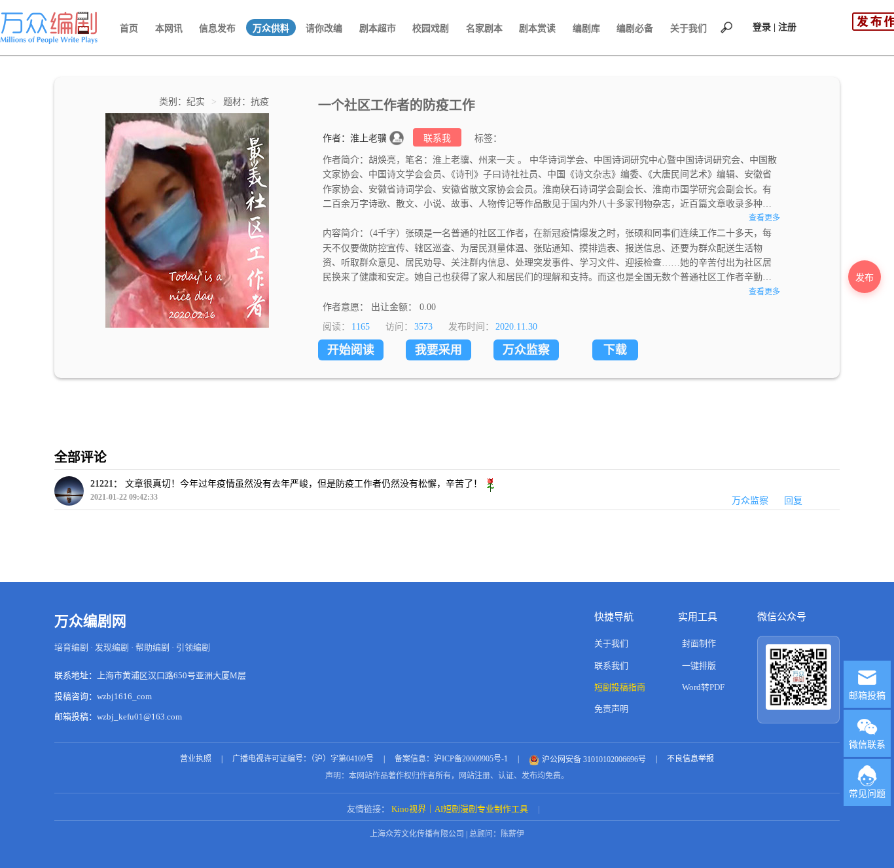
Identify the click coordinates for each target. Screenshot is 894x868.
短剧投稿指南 (619, 687)
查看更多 (764, 217)
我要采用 (438, 349)
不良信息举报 (690, 758)
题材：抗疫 (246, 102)
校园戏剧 (430, 28)
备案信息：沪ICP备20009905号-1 (451, 758)
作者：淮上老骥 (356, 138)
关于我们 (688, 28)
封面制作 (699, 643)
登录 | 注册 (774, 27)
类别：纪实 (183, 102)
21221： (106, 484)
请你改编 (324, 28)
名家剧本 (484, 28)
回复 (793, 501)
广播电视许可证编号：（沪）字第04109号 (303, 758)
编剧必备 (635, 28)
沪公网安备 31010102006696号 (594, 759)
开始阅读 (350, 349)
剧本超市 (377, 28)
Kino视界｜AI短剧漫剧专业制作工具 (459, 809)
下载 (615, 349)
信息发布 (217, 28)
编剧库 (586, 28)
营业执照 (195, 758)
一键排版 (699, 665)
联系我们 (611, 665)
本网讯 (169, 28)
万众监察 (526, 349)
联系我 (437, 138)
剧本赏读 (537, 28)
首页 (129, 28)
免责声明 (611, 709)
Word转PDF (703, 687)
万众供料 (271, 28)
